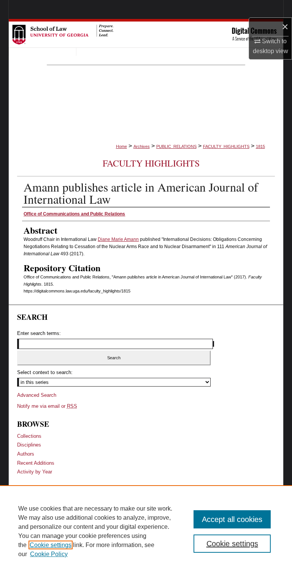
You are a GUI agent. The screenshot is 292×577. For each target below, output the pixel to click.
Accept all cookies (232, 519)
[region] (146, 531)
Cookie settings (50, 545)
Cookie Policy (49, 554)
